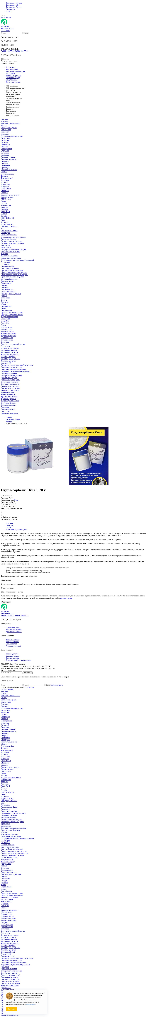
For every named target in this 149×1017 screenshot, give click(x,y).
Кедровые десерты (8, 334)
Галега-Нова (6, 130)
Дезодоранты (6, 283)
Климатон (5, 134)
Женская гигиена (8, 392)
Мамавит (4, 254)
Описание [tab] (10, 523)
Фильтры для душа (8, 361)
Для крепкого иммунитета (11, 376)
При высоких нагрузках (10, 388)
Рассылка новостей (13, 646)
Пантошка (5, 155)
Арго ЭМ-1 (5, 212)
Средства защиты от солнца (12, 315)
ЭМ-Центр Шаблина (9, 226)
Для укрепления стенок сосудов (13, 249)
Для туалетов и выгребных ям (13, 344)
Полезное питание (8, 157)
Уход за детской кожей (10, 390)
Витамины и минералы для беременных (17, 365)
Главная (9, 417)
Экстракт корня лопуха (10, 195)
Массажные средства (9, 256)
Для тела (4, 302)
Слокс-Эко (5, 323)
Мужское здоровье (8, 399)
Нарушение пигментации (11, 258)
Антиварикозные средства (11, 241)
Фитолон (4, 182)
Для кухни (5, 342)
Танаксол (4, 176)
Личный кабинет (12, 640)
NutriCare (4, 207)
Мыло (3, 304)
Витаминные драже (9, 128)
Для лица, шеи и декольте (11, 294)
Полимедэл (5, 233)
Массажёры (10, 73)
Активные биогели (8, 239)
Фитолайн (5, 222)
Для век (4, 285)
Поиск (26, 33)
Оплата (8, 11)
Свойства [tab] (9, 525)
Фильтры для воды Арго (10, 359)
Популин (4, 163)
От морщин (5, 264)
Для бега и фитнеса (8, 403)
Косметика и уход (13, 78)
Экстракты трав (7, 197)
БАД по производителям (15, 71)
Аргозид (4, 119)
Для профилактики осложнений (13, 369)
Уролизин (5, 180)
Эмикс (3, 325)
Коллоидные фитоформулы (12, 136)
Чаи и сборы (6, 189)
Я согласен (6, 602)
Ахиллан (4, 121)
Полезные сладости (8, 159)
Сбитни (4, 172)
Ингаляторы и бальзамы (10, 252)
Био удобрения (11, 80)
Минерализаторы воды (10, 355)
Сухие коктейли (7, 174)
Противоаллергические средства (14, 273)
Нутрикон (5, 151)
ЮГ (2, 228)
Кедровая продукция (9, 910)
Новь (3, 220)
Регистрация (6, 17)
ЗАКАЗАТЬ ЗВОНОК (10, 49)
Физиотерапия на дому (10, 348)
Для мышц (5, 407)
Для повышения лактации (11, 367)
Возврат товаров (12, 658)
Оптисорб (5, 153)
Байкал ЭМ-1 (6, 319)
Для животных (7, 340)
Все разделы (10, 67)
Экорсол (4, 193)
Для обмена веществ (9, 378)
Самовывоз (10, 9)
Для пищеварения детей (10, 380)
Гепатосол (5, 132)
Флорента (5, 186)
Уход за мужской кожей (10, 401)
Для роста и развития (9, 382)
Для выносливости (8, 405)
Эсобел (4, 203)
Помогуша (5, 161)
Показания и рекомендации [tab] (16, 530)
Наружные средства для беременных (15, 371)
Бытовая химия (7, 338)
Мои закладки (11, 644)
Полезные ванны (7, 266)
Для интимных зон (8, 292)
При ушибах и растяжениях (12, 270)
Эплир (3, 201)
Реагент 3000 (6, 363)
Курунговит (5, 138)
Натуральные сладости (10, 386)
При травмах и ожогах (10, 268)
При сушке (5, 411)
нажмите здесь (66, 598)
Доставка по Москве (14, 3)
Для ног (4, 296)
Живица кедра (6, 327)
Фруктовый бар (7, 224)
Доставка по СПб (12, 5)
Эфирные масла (7, 281)
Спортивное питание (9, 413)
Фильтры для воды (13, 82)
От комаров (5, 262)
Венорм (4, 126)
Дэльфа (4, 216)
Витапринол (6, 247)
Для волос (5, 287)
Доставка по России (14, 7)
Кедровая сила (6, 329)
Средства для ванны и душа (12, 313)
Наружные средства (13, 76)
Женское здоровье (8, 394)
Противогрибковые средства (12, 277)
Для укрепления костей (10, 384)
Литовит (4, 147)
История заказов (12, 642)
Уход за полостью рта (9, 317)
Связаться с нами (12, 656)
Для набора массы (8, 409)
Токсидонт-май (7, 178)
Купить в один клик (9, 519)
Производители (12, 654)
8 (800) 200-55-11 (21, 51)
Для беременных (7, 956)
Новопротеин (6, 149)
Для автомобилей (8, 952)
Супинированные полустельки (13, 237)
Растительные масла (9, 170)
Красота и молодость (9, 397)
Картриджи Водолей (9, 350)
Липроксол (5, 144)
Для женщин (6, 988)
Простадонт (5, 168)
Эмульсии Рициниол (9, 279)
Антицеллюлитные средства (12, 243)
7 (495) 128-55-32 (7, 51)
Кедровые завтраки (8, 336)
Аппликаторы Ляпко (9, 231)
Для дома (4, 923)
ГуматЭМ (4, 321)
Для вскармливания (9, 373)
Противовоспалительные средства (14, 275)
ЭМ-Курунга (6, 199)
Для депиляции (7, 289)
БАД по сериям (12, 69)
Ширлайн (5, 191)
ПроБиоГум (5, 165)
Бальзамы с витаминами (10, 123)
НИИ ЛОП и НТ (7, 218)
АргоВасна (5, 245)
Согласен (11, 1009)
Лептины (4, 142)
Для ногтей (5, 298)
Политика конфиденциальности (18, 660)
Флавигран (5, 184)
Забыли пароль (57, 685)
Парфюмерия (6, 306)
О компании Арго (13, 627)
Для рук (4, 300)
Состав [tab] (8, 527)
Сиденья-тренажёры (9, 235)
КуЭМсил (5, 140)
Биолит (4, 214)
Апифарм (4, 210)
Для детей (5, 967)
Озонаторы (5, 346)
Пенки (3, 308)
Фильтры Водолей (8, 357)
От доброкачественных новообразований (17, 260)
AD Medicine (6, 205)
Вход (3, 15)
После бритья (6, 310)
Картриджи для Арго (9, 352)
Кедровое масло (7, 331)
